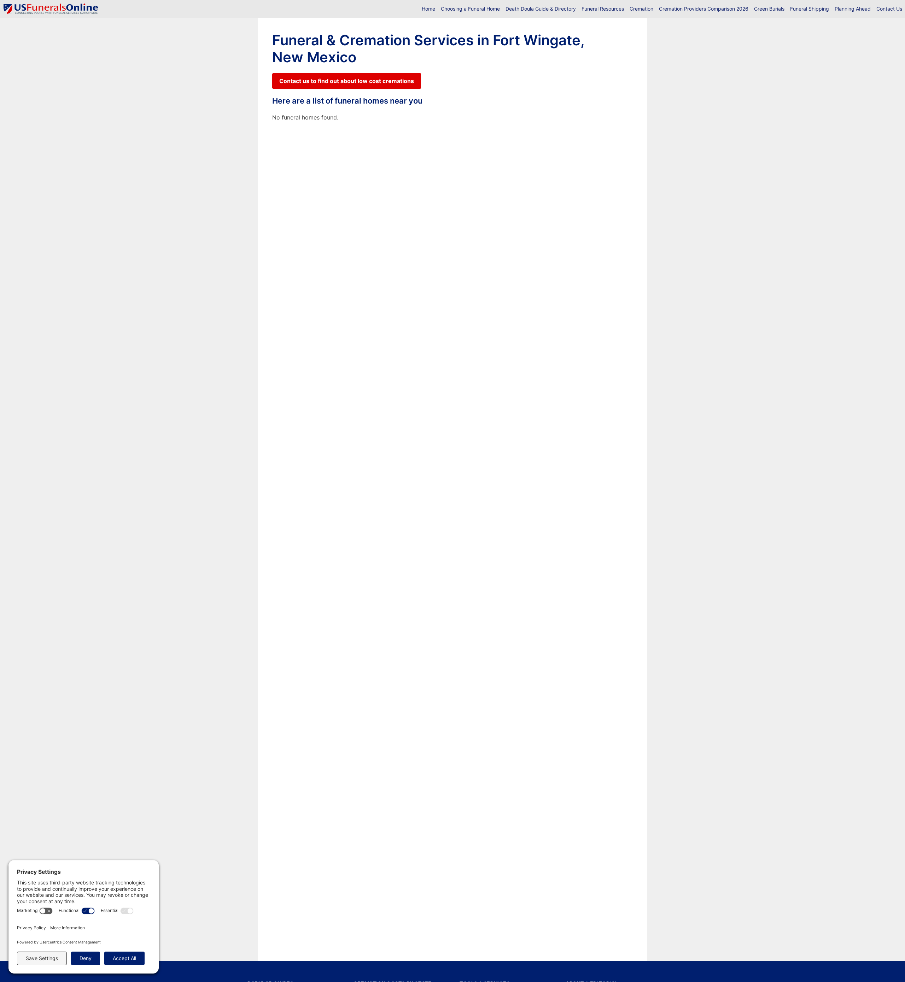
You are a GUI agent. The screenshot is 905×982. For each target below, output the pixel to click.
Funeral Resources (603, 9)
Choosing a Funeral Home (470, 9)
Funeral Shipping (809, 9)
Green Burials (769, 9)
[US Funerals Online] (51, 9)
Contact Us (889, 9)
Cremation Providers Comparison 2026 (703, 9)
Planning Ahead (853, 9)
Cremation (641, 9)
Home (428, 9)
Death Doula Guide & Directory (541, 9)
